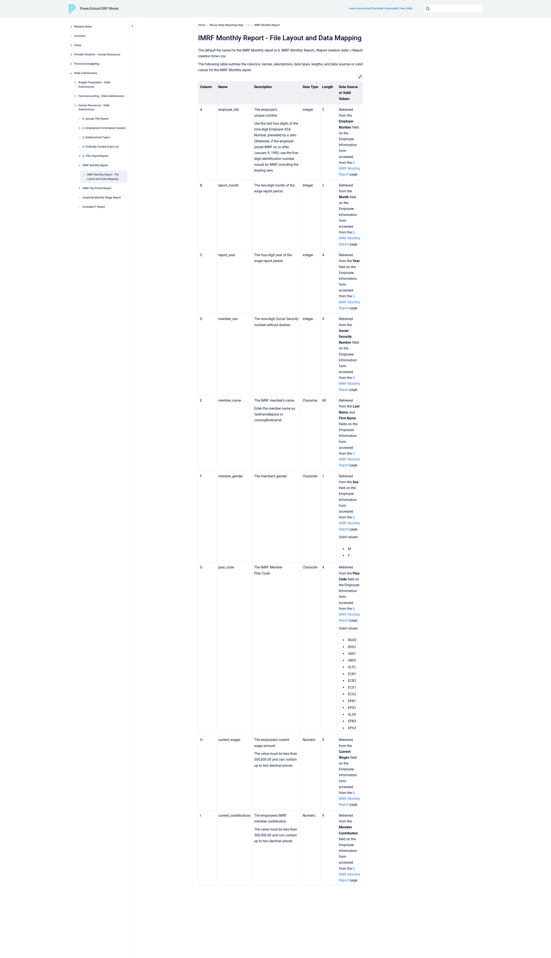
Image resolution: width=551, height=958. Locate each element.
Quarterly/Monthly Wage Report (101, 197)
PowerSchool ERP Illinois (99, 8)
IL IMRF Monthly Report (349, 168)
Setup (77, 45)
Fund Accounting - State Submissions (101, 96)
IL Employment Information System (104, 128)
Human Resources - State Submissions (94, 107)
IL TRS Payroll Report (95, 156)
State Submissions (85, 73)
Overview (79, 36)
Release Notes (83, 26)
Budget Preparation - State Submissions (94, 85)
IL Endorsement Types (96, 137)
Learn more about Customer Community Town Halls (380, 8)
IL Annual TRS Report (95, 119)
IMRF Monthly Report (95, 165)
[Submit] (427, 8)
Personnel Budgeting (86, 64)
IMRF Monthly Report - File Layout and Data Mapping (103, 177)
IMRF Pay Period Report (96, 188)
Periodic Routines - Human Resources (97, 54)
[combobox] (453, 9)
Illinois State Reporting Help (226, 25)
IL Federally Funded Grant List (100, 146)
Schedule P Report (93, 206)
